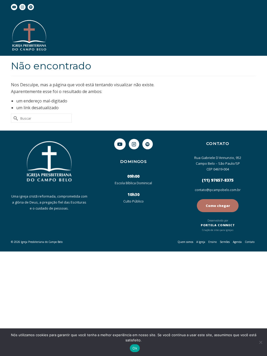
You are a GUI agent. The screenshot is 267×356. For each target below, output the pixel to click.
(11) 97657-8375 (218, 180)
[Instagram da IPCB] (134, 144)
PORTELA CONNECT (218, 225)
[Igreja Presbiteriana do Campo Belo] (49, 36)
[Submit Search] (15, 118)
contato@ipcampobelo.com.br (218, 190)
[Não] (260, 342)
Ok (134, 348)
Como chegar (218, 205)
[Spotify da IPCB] (147, 144)
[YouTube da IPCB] (120, 144)
